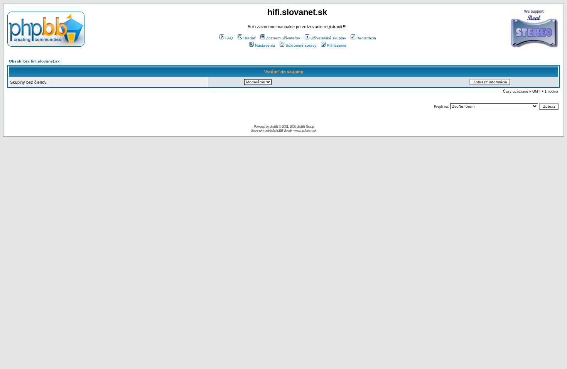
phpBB (274, 127)
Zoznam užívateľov (283, 38)
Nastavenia (265, 45)
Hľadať (249, 38)
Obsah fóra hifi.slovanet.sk (34, 61)
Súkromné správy (300, 45)
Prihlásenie (336, 45)
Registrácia (366, 38)
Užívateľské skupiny (328, 38)
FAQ (229, 38)
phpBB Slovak (283, 130)
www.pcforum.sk (305, 130)
